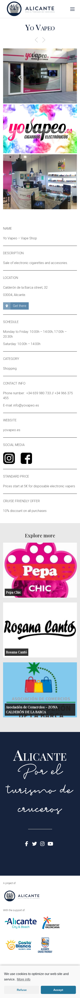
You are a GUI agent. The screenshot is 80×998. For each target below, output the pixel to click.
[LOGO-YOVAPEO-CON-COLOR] (40, 128)
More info (23, 979)
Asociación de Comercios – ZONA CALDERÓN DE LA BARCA (31, 709)
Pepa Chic (13, 592)
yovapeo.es (11, 430)
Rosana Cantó (16, 652)
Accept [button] (58, 989)
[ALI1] (40, 75)
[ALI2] (40, 181)
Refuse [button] (22, 989)
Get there (19, 306)
